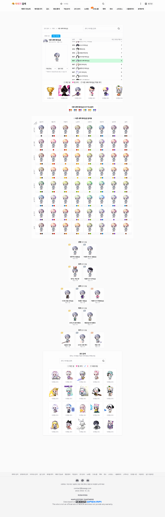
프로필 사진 (133, 474)
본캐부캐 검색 (24, 474)
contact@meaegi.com (82, 488)
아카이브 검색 (33, 474)
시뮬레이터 (130, 9)
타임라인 (141, 474)
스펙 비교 (125, 474)
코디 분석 (77, 9)
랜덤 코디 (51, 98)
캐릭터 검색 (15, 474)
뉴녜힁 (86, 9)
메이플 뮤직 (38, 9)
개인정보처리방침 (82, 495)
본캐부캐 (141, 9)
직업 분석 (67, 9)
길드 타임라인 (149, 474)
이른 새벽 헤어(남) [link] (63, 28)
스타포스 (119, 9)
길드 (47, 9)
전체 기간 (47, 36)
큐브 (111, 9)
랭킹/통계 (56, 9)
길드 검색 (42, 474)
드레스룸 (96, 9)
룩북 (104, 9)
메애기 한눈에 (25, 9)
